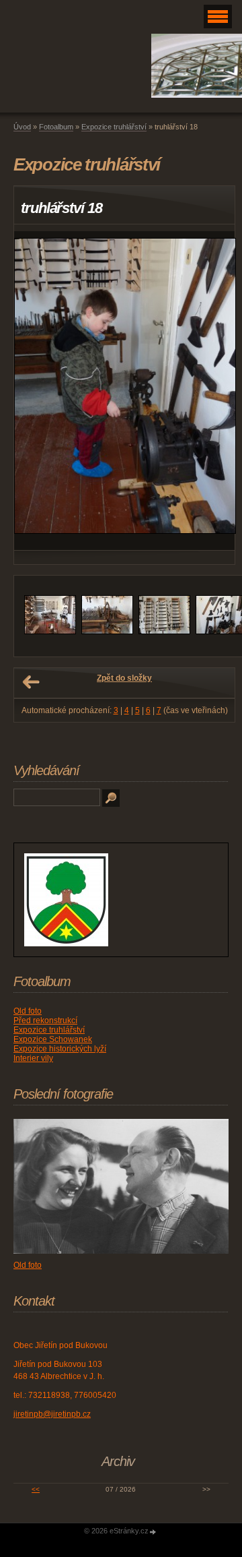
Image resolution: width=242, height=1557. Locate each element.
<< (36, 1489)
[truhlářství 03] (164, 631)
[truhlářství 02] (107, 631)
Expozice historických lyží (59, 1049)
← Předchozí (31, 682)
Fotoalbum (56, 127)
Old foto (27, 1011)
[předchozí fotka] (36, 390)
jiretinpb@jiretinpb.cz (52, 1414)
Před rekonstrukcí (45, 1020)
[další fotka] (213, 390)
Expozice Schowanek (52, 1039)
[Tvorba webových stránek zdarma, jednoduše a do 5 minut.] (153, 1532)
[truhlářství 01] (50, 631)
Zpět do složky (124, 678)
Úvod (22, 127)
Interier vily (33, 1058)
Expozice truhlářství (114, 127)
